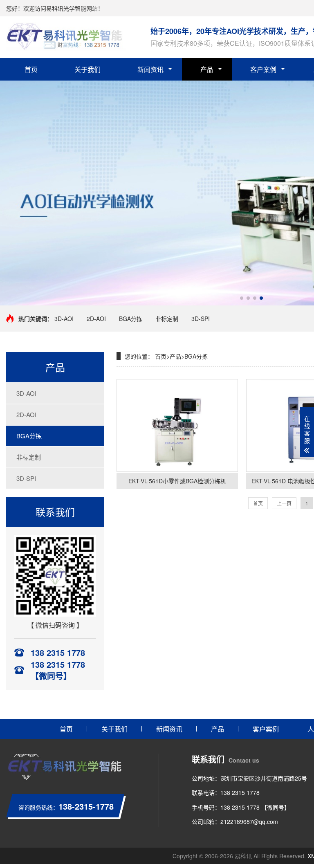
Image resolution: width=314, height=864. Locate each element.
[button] (241, 298)
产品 (206, 69)
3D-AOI (64, 318)
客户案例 (263, 69)
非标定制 (166, 318)
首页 (31, 69)
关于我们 (87, 69)
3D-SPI (200, 318)
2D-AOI (96, 318)
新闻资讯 (150, 69)
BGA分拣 (130, 318)
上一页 (284, 503)
